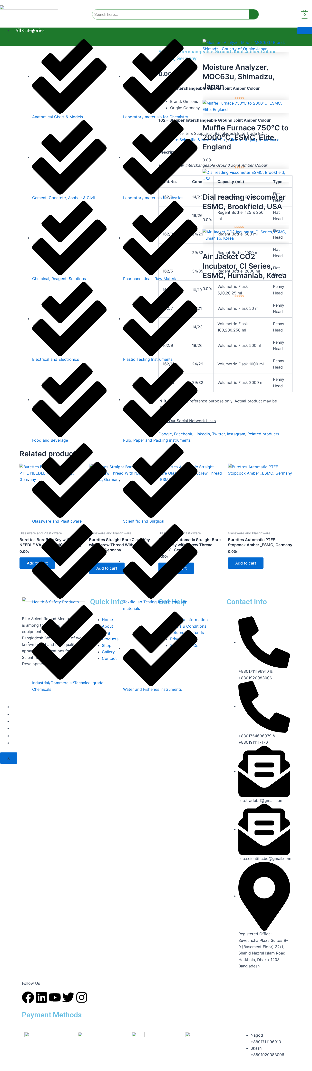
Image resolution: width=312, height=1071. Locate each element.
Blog (20, 728)
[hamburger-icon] (304, 30)
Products (24, 721)
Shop (21, 735)
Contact (23, 742)
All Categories (29, 30)
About (21, 714)
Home (21, 706)
